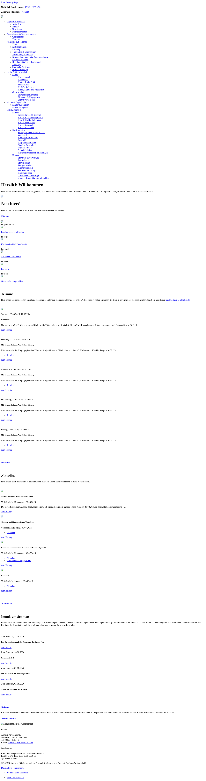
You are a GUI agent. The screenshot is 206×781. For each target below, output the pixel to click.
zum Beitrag (6, 511)
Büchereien (23, 79)
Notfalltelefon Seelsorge (28, 175)
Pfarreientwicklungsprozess (19, 560)
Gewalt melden (33, 178)
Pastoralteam (23, 160)
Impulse (15, 26)
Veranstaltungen (21, 34)
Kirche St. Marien (26, 127)
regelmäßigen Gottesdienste (178, 300)
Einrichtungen (18, 130)
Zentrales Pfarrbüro (15, 777)
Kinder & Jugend (20, 107)
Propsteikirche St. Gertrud (29, 115)
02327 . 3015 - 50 (32, 7)
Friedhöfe (22, 140)
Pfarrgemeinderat (25, 165)
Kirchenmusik (24, 77)
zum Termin (6, 330)
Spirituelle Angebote (21, 67)
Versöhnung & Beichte (22, 54)
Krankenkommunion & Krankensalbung (30, 57)
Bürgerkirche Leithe (27, 142)
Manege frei (23, 84)
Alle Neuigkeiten (6, 603)
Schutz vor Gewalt (26, 100)
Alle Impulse (5, 707)
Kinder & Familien (20, 105)
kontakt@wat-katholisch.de (20, 742)
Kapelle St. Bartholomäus (29, 120)
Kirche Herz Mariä (26, 122)
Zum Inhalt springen (10, 2)
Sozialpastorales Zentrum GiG (31, 132)
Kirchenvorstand (25, 168)
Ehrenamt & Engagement (29, 97)
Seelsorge (17, 42)
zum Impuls (6, 647)
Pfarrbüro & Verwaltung (28, 158)
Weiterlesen (5, 216)
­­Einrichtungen (33, 153)
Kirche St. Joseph (25, 125)
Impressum (19, 768)
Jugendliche (16, 102)
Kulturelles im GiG (26, 82)
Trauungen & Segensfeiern (24, 52)
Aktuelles (16, 21)
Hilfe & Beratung (20, 69)
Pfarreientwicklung (26, 170)
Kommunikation (25, 173)
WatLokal (22, 135)
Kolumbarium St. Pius (28, 137)
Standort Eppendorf (26, 145)
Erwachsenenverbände (28, 95)
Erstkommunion (19, 47)
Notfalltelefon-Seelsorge (17, 772)
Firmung (16, 49)
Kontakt (25, 12)
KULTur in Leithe (26, 87)
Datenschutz (6, 768)
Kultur (15, 74)
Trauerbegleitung (26, 62)
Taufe (14, 44)
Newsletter (17, 29)
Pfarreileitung (24, 163)
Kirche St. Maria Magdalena (30, 117)
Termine (16, 39)
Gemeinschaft (17, 72)
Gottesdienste (18, 37)
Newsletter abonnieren (8, 718)
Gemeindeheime (25, 150)
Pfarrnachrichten (19, 32)
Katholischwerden (20, 59)
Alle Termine (5, 462)
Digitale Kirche (25, 147)
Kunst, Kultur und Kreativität (31, 90)
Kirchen (15, 112)
